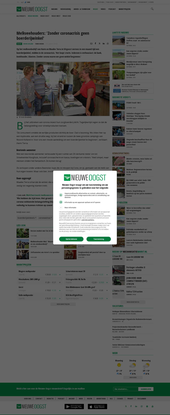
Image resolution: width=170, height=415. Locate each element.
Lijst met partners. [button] (88, 220)
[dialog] (85, 207)
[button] (85, 207)
